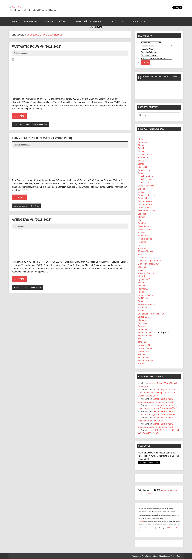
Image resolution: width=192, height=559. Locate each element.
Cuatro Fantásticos (21, 124)
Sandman (142, 307)
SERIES (49, 21)
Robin (140, 301)
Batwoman (143, 158)
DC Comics (171, 528)
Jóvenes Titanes (145, 251)
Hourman (142, 242)
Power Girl (143, 286)
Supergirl (142, 326)
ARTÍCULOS (117, 21)
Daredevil (142, 198)
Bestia (141, 161)
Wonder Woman (145, 361)
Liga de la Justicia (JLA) (149, 264)
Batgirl (141, 148)
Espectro (142, 214)
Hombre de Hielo (146, 239)
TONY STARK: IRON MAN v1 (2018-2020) (42, 138)
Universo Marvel (145, 348)
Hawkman (142, 232)
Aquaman (142, 142)
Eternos (141, 217)
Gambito (142, 223)
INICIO (15, 21)
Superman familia (146, 336)
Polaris (141, 282)
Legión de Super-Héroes (149, 261)
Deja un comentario (22, 53)
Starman (142, 320)
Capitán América (145, 176)
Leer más (19, 116)
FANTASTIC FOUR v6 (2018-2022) (36, 46)
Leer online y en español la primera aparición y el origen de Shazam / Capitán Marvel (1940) (158, 392)
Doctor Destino (145, 201)
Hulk (140, 245)
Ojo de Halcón (144, 279)
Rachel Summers (146, 295)
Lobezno (142, 267)
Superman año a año (147, 332)
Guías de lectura (40, 124)
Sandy (141, 311)
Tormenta (142, 342)
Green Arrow (143, 226)
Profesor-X (143, 289)
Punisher (142, 292)
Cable (140, 173)
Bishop (141, 164)
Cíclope (141, 189)
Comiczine (141, 521)
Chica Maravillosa (146, 186)
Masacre (142, 270)
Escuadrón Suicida (146, 211)
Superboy (142, 323)
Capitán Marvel (145, 179)
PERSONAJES (31, 21)
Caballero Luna (145, 170)
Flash (140, 220)
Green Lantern (144, 229)
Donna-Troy (143, 208)
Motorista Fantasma (147, 273)
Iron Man (35, 206)
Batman (141, 151)
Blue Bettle (143, 167)
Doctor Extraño (145, 204)
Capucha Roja (144, 183)
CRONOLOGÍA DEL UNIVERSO (89, 21)
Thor (140, 339)
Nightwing (142, 276)
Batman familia (145, 154)
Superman (142, 329)
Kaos (140, 254)
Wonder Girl (143, 357)
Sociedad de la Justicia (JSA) (151, 314)
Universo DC (144, 345)
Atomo (141, 145)
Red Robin (143, 298)
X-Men (141, 364)
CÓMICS (63, 21)
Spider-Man (143, 317)
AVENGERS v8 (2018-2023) (31, 219)
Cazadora (142, 257)
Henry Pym (143, 236)
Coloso (141, 192)
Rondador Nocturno (147, 304)
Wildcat (141, 354)
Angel (140, 139)
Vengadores (36, 287)
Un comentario (20, 226)
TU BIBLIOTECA (137, 21)
